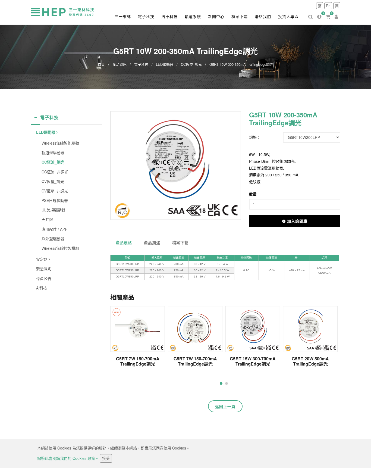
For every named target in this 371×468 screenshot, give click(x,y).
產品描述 (152, 242)
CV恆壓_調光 (53, 181)
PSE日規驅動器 (55, 200)
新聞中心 (216, 16)
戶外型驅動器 (53, 238)
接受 (106, 458)
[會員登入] (336, 12)
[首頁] (67, 11)
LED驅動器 (164, 64)
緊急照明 (43, 268)
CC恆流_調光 (191, 64)
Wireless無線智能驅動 (60, 143)
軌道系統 (193, 16)
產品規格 (124, 242)
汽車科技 (169, 16)
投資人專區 (288, 16)
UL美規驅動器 (53, 210)
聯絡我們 (263, 16)
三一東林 (123, 16)
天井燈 (47, 219)
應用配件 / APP (54, 229)
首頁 (101, 64)
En (328, 5)
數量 (253, 194)
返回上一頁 (225, 406)
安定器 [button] (42, 259)
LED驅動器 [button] (46, 132)
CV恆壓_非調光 (55, 191)
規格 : (254, 137)
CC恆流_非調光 (55, 171)
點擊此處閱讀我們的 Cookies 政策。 (68, 458)
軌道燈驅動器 (53, 152)
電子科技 (146, 16)
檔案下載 (239, 16)
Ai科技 (41, 288)
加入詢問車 (297, 221)
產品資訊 (119, 64)
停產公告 (43, 278)
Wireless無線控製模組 (60, 248)
